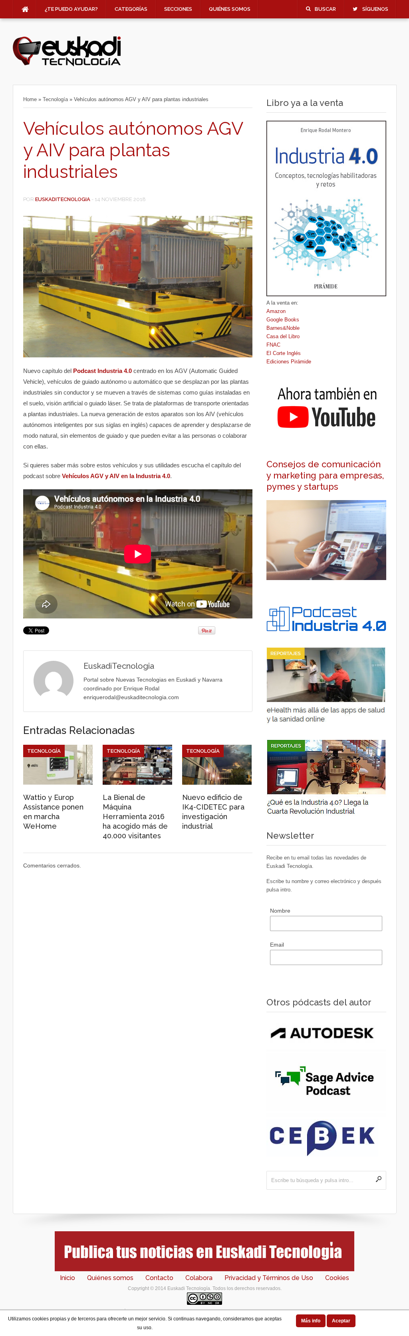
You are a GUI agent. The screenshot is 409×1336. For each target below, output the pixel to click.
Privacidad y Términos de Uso (268, 1278)
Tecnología (55, 99)
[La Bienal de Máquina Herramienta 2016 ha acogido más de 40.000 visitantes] (137, 783)
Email (277, 944)
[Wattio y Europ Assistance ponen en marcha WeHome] (58, 783)
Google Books (282, 320)
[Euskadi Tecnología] (67, 64)
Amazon (276, 311)
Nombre (280, 910)
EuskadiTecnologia (62, 199)
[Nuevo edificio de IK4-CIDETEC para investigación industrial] (217, 783)
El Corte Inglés (283, 353)
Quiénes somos (229, 9)
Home (30, 99)
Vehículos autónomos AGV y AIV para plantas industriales (133, 150)
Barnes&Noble (283, 328)
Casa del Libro (283, 336)
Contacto (159, 1278)
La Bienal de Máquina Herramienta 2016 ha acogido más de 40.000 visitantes (135, 816)
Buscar (325, 9)
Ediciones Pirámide (288, 362)
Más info (310, 1321)
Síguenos (375, 9)
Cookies (337, 1278)
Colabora (198, 1278)
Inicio (67, 1278)
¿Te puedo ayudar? (71, 9)
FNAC (273, 345)
